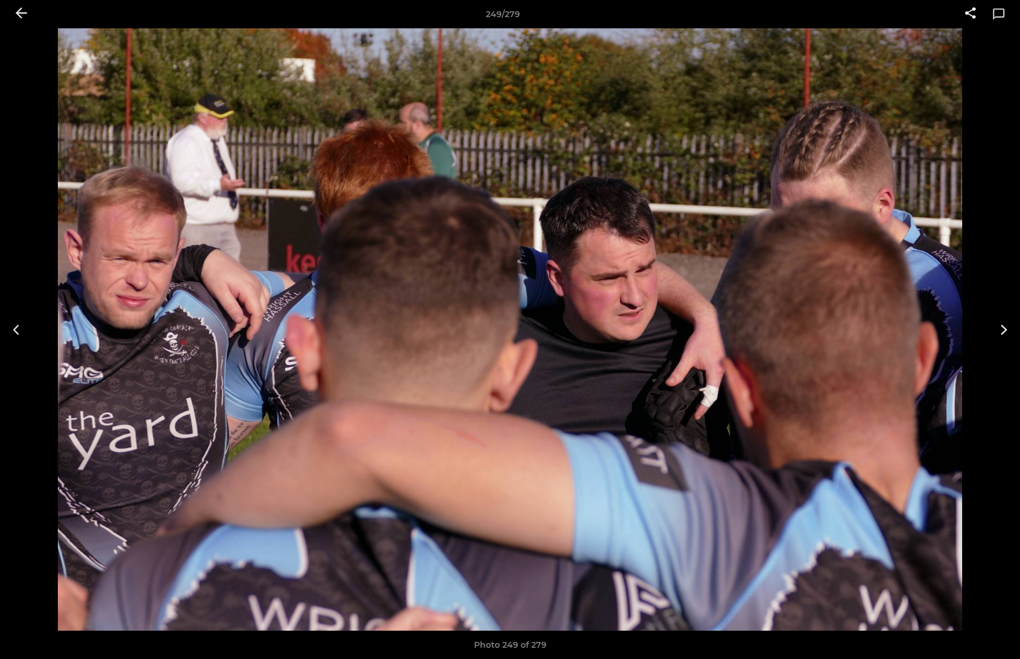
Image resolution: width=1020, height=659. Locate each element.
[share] (970, 14)
